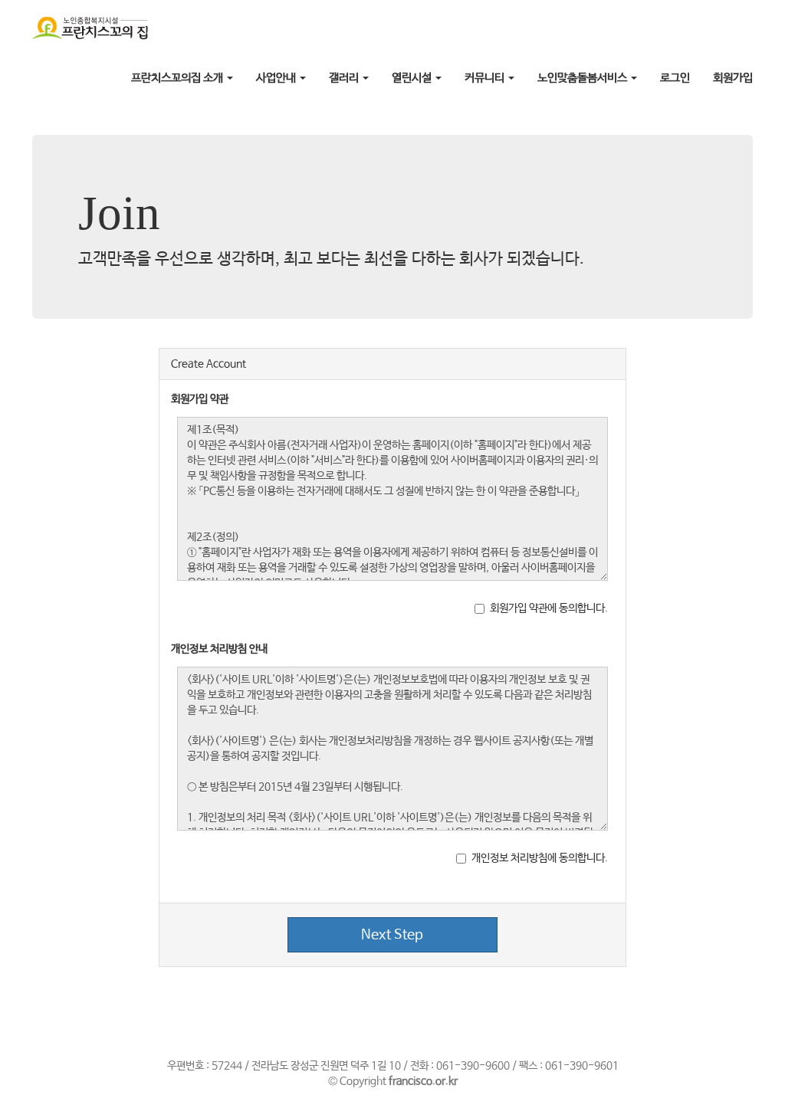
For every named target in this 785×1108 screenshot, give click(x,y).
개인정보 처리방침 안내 (219, 649)
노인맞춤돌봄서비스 (583, 77)
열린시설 (413, 77)
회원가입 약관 (199, 399)
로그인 (675, 77)
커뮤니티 (486, 77)
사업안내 (277, 77)
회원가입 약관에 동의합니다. (549, 608)
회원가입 (733, 77)
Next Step (392, 934)
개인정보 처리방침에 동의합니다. (539, 858)
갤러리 (345, 77)
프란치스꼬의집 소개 (178, 77)
